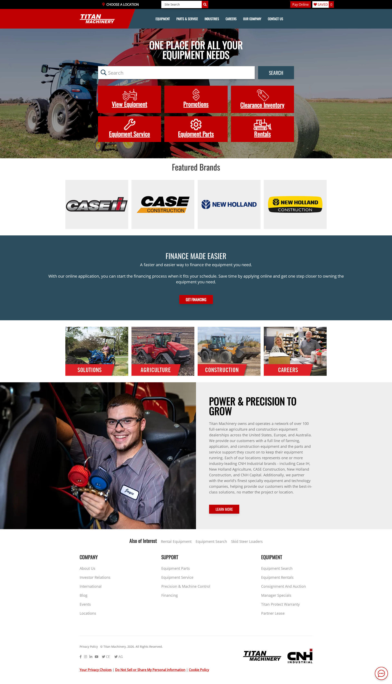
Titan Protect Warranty (280, 604)
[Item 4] (295, 204)
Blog (83, 595)
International (91, 586)
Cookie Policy (199, 669)
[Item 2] (162, 204)
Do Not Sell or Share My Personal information (150, 669)
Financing (169, 595)
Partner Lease (273, 613)
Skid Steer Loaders (247, 541)
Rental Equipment (176, 541)
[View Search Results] (205, 4)
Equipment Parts (175, 568)
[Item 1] (96, 204)
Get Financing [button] (196, 299)
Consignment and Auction (283, 586)
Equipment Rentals (277, 577)
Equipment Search (211, 541)
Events (85, 604)
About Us (87, 568)
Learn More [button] (224, 509)
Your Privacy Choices (96, 669)
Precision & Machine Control (185, 586)
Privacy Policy (89, 647)
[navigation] (196, 19)
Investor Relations (95, 577)
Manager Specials (276, 595)
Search (276, 72)
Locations (88, 613)
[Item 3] (229, 204)
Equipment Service (177, 577)
